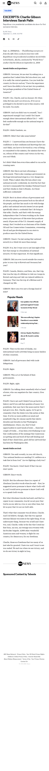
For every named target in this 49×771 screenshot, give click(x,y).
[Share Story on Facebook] (4, 39)
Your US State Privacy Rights (35, 654)
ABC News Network (10, 654)
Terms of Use (26, 659)
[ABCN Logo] (13, 3)
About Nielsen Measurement (13, 659)
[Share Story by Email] (13, 39)
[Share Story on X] (8, 39)
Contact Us (24, 661)
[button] (4, 3)
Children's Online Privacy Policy (17, 657)
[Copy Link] (18, 39)
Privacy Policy (21, 654)
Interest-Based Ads (34, 657)
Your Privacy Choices (37, 659)
